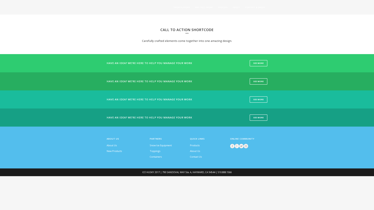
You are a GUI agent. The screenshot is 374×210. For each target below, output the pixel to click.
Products (195, 145)
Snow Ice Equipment (161, 145)
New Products (114, 151)
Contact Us (196, 156)
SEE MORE (258, 63)
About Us (112, 145)
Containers (156, 156)
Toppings (155, 151)
